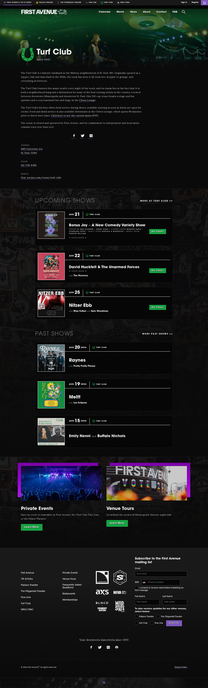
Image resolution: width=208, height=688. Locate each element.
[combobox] (144, 582)
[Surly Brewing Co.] (120, 577)
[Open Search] (183, 12)
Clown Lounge (87, 100)
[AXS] (102, 592)
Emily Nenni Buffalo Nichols (97, 436)
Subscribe (174, 623)
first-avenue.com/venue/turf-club (41, 177)
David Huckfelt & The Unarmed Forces (104, 267)
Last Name (167, 597)
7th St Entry (27, 579)
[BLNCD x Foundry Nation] (102, 606)
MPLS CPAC (27, 610)
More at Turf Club (154, 201)
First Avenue (27, 573)
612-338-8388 (28, 165)
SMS (137, 582)
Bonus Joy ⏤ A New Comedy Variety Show (107, 225)
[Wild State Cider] (120, 606)
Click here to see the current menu (71, 115)
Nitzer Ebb (80, 305)
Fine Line (158, 623)
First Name (140, 597)
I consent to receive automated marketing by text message (159, 589)
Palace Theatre (146, 617)
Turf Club (143, 623)
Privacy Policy (181, 667)
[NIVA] (120, 592)
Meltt (74, 397)
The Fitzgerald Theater (171, 617)
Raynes (77, 360)
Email (137, 569)
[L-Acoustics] (102, 577)
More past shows (155, 334)
